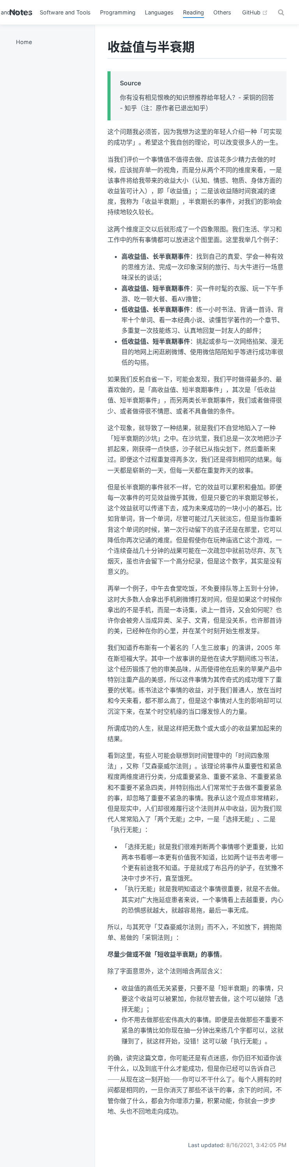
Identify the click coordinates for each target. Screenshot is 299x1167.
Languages (159, 12)
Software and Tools (65, 12)
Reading (193, 12)
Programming (117, 12)
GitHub (255, 12)
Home (24, 42)
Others (222, 12)
